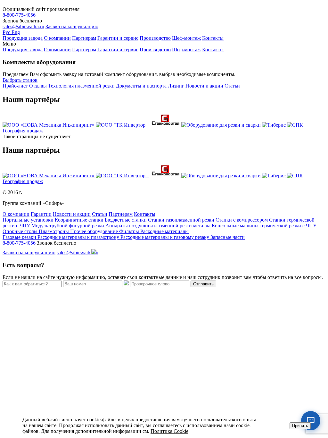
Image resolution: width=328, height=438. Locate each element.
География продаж (23, 130)
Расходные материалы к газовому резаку (165, 237)
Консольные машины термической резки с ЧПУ (264, 225)
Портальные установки (28, 220)
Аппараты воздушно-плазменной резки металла (158, 225)
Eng (16, 32)
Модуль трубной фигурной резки (68, 225)
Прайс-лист (15, 85)
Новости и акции (204, 85)
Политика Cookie (169, 431)
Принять (300, 425)
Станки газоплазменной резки (182, 220)
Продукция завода (23, 38)
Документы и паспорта (141, 85)
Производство (155, 38)
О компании (57, 38)
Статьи (232, 85)
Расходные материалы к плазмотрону (78, 237)
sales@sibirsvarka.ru (23, 26)
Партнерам (84, 38)
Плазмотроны (54, 231)
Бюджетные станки (126, 220)
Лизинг (176, 85)
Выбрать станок (20, 80)
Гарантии (41, 214)
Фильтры (129, 231)
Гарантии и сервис (117, 38)
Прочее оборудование (94, 231)
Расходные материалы (164, 231)
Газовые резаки (20, 237)
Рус (7, 32)
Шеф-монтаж (186, 38)
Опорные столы (21, 231)
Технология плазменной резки (81, 85)
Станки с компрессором (242, 220)
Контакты (213, 38)
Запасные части (227, 237)
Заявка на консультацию (71, 26)
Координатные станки (79, 220)
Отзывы (38, 85)
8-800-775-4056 (19, 15)
